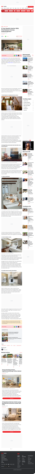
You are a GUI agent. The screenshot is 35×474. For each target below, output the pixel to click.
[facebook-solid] (16, 55)
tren (21, 166)
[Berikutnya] (22, 403)
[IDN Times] (3, 6)
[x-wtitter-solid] (18, 55)
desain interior (10, 62)
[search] (26, 6)
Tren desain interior (4, 58)
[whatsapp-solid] (14, 55)
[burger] (33, 8)
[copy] (20, 55)
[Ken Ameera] (2, 349)
